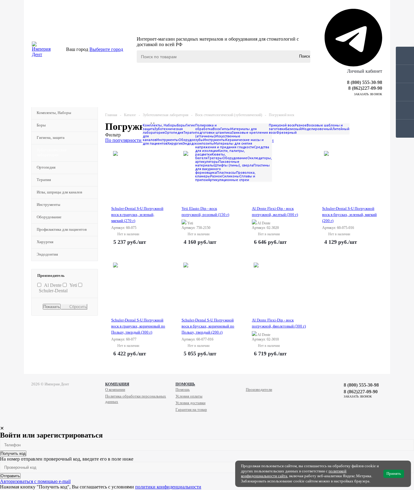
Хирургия (45, 242)
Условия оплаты (188, 396)
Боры (41, 125)
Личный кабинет (364, 71)
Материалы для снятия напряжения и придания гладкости (224, 145)
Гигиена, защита (51, 137)
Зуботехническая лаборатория (51, 152)
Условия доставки (190, 403)
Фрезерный (286, 132)
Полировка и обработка (206, 127)
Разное (216, 176)
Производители (259, 389)
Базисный (293, 129)
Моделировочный (317, 129)
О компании (115, 389)
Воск (216, 129)
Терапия (44, 179)
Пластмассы (226, 172)
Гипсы (225, 129)
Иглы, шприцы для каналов (59, 192)
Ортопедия (46, 167)
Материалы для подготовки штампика (226, 130)
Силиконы (230, 176)
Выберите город (106, 49)
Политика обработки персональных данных (135, 399)
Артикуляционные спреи (228, 180)
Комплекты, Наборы (54, 112)
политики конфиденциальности (168, 486)
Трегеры (215, 158)
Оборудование (49, 217)
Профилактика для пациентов (62, 229)
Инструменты (48, 204)
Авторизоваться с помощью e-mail (35, 481)
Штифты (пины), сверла (233, 165)
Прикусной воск (282, 125)
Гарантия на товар (191, 409)
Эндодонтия (47, 254)
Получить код (13, 453)
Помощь (185, 384)
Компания (117, 384)
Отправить (10, 476)
